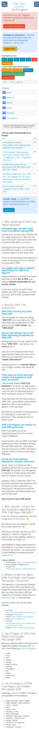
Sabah (9, 108)
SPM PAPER (4, 4)
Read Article (9, 210)
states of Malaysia (28, 648)
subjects (14, 693)
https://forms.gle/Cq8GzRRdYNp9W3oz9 (20, 569)
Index (5, 82)
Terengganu (12, 118)
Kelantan (11, 97)
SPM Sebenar (28, 70)
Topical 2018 (7, 70)
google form (7, 555)
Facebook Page (8, 597)
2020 (4, 59)
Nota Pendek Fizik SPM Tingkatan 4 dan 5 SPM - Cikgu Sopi (16, 189)
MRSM (9, 102)
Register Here (10, 49)
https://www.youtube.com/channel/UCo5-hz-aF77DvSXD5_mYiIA (21, 624)
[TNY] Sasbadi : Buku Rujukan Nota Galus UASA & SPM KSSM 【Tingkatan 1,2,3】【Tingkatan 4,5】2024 (16, 156)
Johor (9, 92)
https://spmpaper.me (17, 619)
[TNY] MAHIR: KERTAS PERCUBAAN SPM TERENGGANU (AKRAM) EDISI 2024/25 (16, 145)
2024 (28, 59)
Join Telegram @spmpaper (14, 26)
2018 (12, 82)
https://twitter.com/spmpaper (23, 617)
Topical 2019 (17, 70)
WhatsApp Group (8, 78)
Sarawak (10, 113)
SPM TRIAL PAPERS (19, 5)
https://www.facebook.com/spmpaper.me (21, 612)
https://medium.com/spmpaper (23, 628)
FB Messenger (19, 519)
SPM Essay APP (7, 63)
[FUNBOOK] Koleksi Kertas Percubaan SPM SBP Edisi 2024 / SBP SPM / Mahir (16, 167)
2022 (16, 59)
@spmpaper (18, 614)
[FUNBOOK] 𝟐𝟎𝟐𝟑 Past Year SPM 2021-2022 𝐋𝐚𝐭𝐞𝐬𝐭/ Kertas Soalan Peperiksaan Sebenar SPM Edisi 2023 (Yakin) (16, 178)
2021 (10, 59)
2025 (34, 59)
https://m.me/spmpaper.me (27, 562)
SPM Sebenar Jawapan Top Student (13, 74)
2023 (22, 59)
